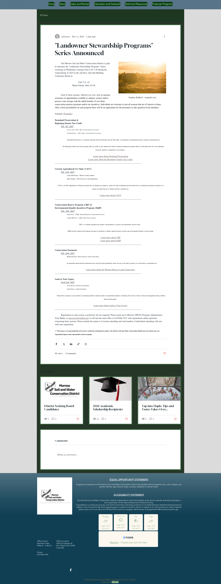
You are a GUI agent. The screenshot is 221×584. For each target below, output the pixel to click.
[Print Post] (85, 344)
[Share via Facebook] (56, 344)
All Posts (44, 15)
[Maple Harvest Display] (159, 389)
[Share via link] (78, 344)
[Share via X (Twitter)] (63, 344)
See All (178, 370)
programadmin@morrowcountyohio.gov (162, 509)
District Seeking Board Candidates (59, 407)
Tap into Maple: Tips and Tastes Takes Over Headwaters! (158, 407)
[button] (62, 4)
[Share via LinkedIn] (71, 344)
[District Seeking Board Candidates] (62, 389)
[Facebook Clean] (70, 570)
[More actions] (164, 36)
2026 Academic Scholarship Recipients (108, 407)
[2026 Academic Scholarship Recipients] (110, 389)
